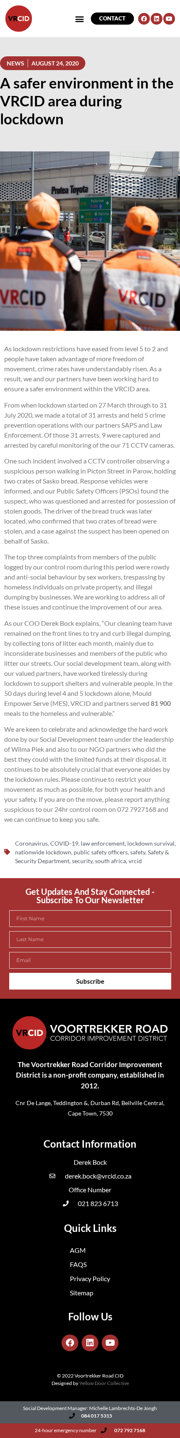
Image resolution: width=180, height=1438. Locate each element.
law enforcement (103, 843)
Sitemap (81, 1293)
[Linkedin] (156, 19)
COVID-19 (64, 843)
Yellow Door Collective (104, 1383)
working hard (132, 379)
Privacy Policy (90, 1278)
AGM (78, 1250)
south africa (110, 860)
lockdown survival (151, 843)
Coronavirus (31, 843)
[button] (80, 18)
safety (137, 852)
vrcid (135, 860)
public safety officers (101, 852)
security (82, 860)
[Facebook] (144, 19)
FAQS (78, 1264)
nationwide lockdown (43, 852)
